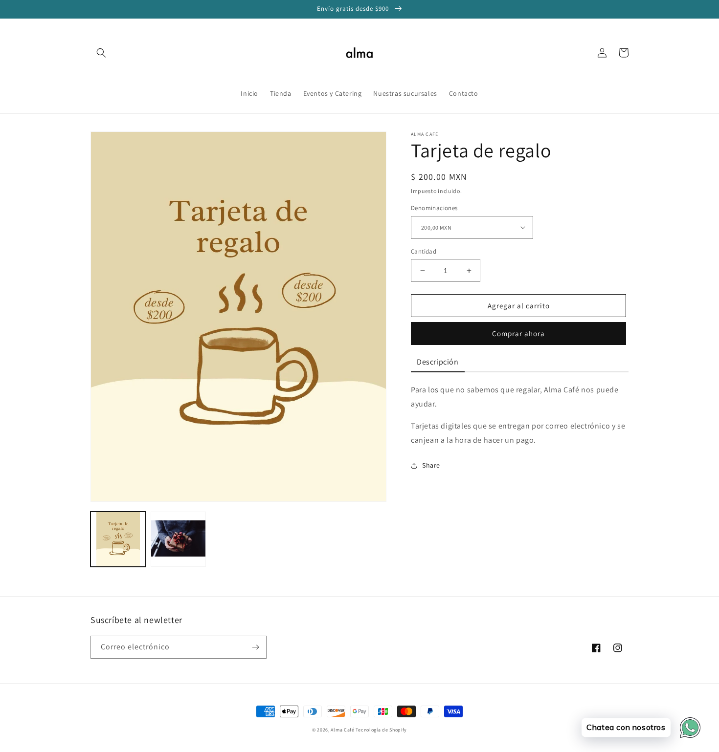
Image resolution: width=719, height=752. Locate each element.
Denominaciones (434, 208)
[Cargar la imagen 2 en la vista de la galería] (178, 539)
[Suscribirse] (255, 647)
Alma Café (342, 730)
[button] (101, 53)
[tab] (438, 362)
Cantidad (423, 251)
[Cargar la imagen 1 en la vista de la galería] (118, 539)
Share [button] (431, 465)
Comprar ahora (518, 333)
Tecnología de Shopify (381, 730)
